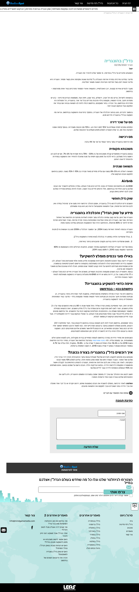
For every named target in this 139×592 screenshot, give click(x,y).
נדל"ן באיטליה (94, 528)
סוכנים (130, 528)
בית (131, 521)
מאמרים (129, 531)
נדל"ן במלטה (94, 541)
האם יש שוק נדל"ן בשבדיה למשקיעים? (56, 553)
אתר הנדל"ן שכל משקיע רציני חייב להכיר (53, 534)
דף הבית (126, 3)
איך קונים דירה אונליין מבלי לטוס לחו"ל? (54, 528)
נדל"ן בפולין (95, 538)
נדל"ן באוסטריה (93, 545)
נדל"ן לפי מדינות (126, 524)
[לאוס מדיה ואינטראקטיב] (69, 587)
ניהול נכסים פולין (93, 548)
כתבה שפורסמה (98, 340)
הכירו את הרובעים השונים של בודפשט (55, 559)
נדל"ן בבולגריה (94, 521)
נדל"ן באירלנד (94, 531)
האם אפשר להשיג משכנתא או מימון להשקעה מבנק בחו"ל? (55, 540)
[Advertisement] (91, 37)
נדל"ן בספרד (95, 534)
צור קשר (129, 534)
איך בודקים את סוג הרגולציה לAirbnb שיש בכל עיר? (56, 522)
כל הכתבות (112, 3)
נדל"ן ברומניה (94, 524)
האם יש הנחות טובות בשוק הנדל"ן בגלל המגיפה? (53, 546)
